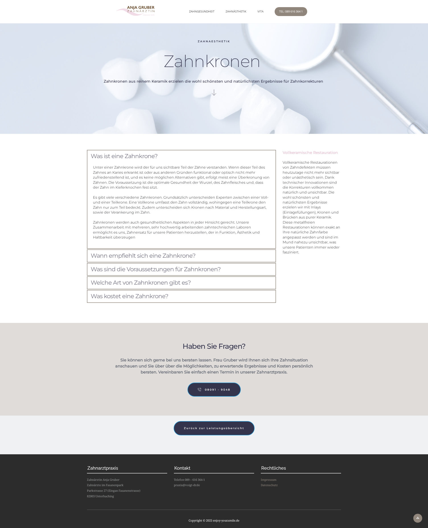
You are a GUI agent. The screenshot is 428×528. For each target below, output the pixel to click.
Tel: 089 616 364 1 (291, 11)
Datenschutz (269, 485)
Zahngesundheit (201, 11)
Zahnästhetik (236, 11)
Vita (260, 11)
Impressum (268, 480)
